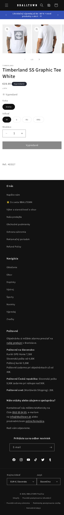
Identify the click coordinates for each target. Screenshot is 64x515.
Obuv (9, 274)
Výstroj (10, 289)
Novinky (11, 304)
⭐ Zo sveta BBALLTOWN (19, 202)
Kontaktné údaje (33, 508)
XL (29, 120)
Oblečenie (12, 267)
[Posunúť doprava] (39, 59)
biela (10, 107)
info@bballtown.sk (20, 416)
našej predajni (14, 342)
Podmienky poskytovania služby (47, 503)
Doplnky (11, 282)
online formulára (35, 421)
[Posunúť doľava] (24, 59)
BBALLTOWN (32, 494)
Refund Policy (14, 246)
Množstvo (6, 127)
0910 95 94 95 (19, 412)
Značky (10, 319)
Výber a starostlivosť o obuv (21, 209)
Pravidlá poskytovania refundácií (36, 498)
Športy (10, 296)
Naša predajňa (14, 216)
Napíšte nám (13, 194)
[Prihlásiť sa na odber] (50, 447)
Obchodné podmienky (18, 224)
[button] (6, 5)
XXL (40, 120)
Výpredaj (11, 311)
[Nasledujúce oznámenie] (58, 15)
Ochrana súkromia (16, 231)
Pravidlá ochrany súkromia (18, 503)
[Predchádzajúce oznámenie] (6, 15)
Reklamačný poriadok (18, 239)
